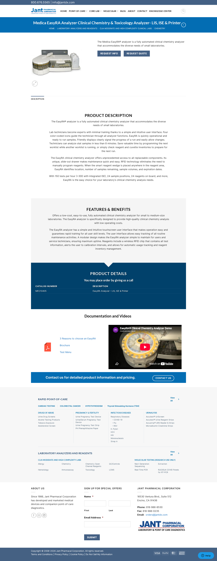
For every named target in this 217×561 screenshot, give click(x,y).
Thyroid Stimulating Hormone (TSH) (123, 406)
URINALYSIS (151, 413)
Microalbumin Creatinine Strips (159, 426)
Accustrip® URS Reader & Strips (160, 423)
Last (111, 510)
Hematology (43, 470)
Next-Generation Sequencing (142, 465)
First (86, 510)
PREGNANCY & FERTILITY (87, 413)
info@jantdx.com (63, 2)
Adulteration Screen (46, 426)
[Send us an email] (39, 515)
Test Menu (65, 352)
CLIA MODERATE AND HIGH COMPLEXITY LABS (59, 460)
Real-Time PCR (141, 470)
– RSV (114, 426)
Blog (123, 11)
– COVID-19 (117, 420)
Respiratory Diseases (120, 417)
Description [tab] (37, 99)
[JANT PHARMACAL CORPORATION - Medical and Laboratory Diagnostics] (43, 11)
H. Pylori (114, 429)
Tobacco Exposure (46, 423)
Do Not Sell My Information (99, 554)
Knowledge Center (160, 11)
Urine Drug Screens (46, 417)
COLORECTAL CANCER (70, 406)
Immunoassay (68, 470)
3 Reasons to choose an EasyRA (78, 338)
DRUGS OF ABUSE (46, 413)
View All (172, 399)
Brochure (65, 345)
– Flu (114, 423)
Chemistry (159, 28)
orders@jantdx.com (157, 514)
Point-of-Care (77, 11)
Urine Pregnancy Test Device (88, 417)
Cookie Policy (77, 554)
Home (63, 11)
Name (88, 496)
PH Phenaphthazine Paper (87, 428)
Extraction (162, 464)
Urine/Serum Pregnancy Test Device (88, 421)
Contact (142, 11)
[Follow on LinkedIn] (44, 515)
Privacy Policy (61, 554)
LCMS (111, 470)
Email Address (93, 517)
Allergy (41, 464)
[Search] (183, 11)
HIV (112, 435)
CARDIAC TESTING (46, 406)
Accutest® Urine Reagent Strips (160, 420)
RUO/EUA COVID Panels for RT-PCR (168, 471)
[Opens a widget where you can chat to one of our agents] (206, 556)
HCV (113, 432)
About (131, 11)
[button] (35, 83)
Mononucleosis (117, 438)
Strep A (114, 441)
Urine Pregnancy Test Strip (87, 425)
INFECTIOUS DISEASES (121, 413)
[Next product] (183, 25)
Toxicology (90, 470)
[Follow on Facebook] (33, 515)
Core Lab (94, 11)
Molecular (109, 11)
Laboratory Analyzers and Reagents (77, 28)
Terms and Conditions (42, 554)
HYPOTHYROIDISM (93, 406)
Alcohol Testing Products (49, 420)
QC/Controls (114, 464)
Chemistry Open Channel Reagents (93, 465)
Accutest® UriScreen (155, 417)
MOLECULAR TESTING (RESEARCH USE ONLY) (155, 460)
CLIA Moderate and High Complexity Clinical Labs (126, 28)
